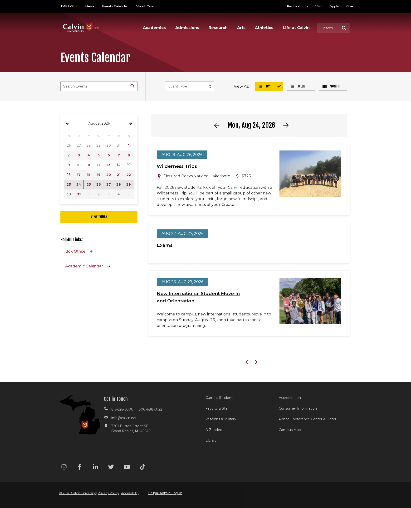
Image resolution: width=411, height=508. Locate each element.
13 (108, 165)
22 (129, 175)
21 (118, 175)
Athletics (264, 27)
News (89, 6)
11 (88, 165)
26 (98, 184)
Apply (334, 6)
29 (128, 184)
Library (211, 440)
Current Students (220, 398)
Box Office (75, 251)
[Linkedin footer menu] (95, 467)
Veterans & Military (221, 419)
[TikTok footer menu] (142, 467)
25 (89, 184)
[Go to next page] (130, 123)
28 (118, 184)
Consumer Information (298, 408)
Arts (241, 27)
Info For (67, 6)
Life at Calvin (296, 27)
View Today (99, 216)
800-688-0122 (150, 409)
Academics (154, 27)
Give (349, 6)
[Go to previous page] (67, 123)
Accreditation (290, 398)
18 (89, 175)
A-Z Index (214, 430)
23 (69, 184)
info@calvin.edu (124, 418)
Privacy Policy (108, 493)
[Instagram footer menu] (64, 467)
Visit (318, 6)
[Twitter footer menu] (111, 467)
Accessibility (130, 493)
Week (301, 86)
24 (78, 184)
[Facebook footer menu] (79, 467)
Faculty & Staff (218, 408)
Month (334, 86)
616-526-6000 (122, 409)
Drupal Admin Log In (165, 493)
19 (99, 175)
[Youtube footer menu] (126, 467)
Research (218, 27)
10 (79, 165)
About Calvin (146, 6)
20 (108, 175)
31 (79, 194)
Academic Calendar (84, 266)
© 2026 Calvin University (77, 493)
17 (79, 175)
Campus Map (290, 430)
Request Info (297, 6)
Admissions (187, 27)
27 (108, 184)
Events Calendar (115, 6)
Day (268, 86)
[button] (333, 28)
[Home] (81, 21)
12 (98, 165)
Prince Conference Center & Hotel (307, 419)
